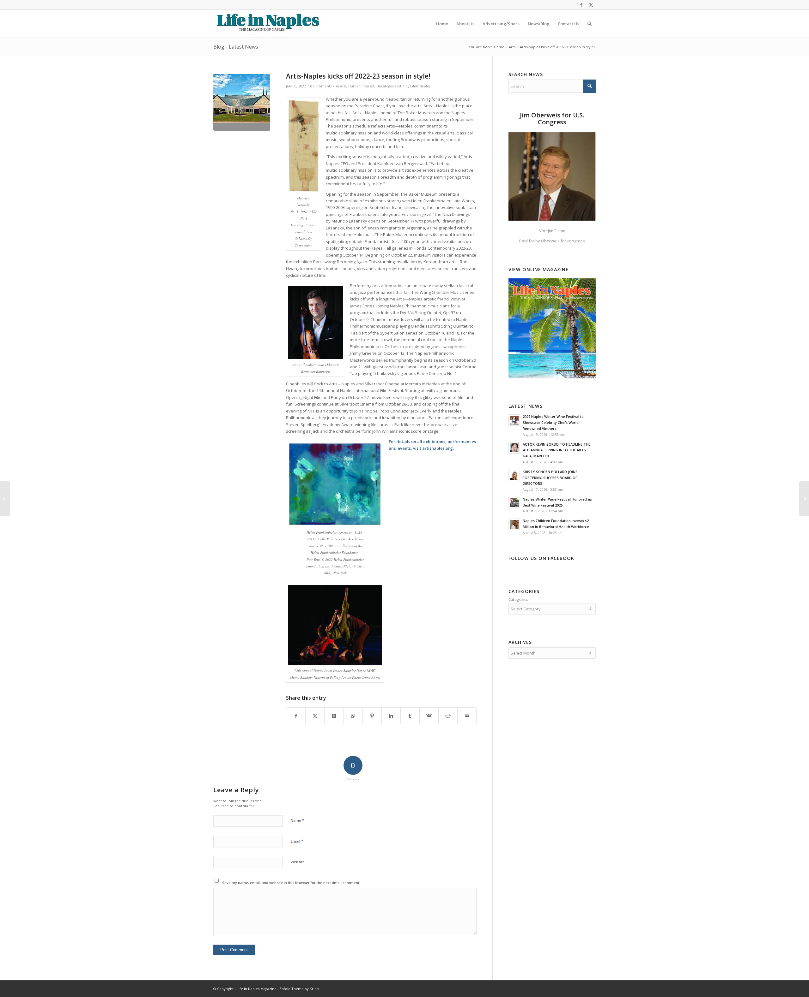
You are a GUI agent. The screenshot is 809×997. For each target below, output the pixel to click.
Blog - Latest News (235, 46)
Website (298, 861)
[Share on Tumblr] (410, 716)
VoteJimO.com (552, 231)
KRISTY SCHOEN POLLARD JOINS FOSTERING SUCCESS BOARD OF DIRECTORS (550, 477)
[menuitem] (442, 24)
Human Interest (361, 86)
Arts (343, 86)
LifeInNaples (420, 86)
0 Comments (321, 86)
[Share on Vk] (429, 716)
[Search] (589, 24)
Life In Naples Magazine (257, 988)
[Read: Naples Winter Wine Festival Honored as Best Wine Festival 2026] (514, 502)
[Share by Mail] (467, 716)
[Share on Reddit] (448, 716)
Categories (518, 599)
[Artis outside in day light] (241, 102)
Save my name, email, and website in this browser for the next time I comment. (291, 882)
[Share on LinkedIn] (391, 716)
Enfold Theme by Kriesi (299, 988)
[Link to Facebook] (581, 4)
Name (297, 820)
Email (297, 841)
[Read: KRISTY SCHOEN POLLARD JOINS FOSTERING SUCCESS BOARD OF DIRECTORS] (514, 475)
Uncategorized (388, 86)
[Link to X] (591, 4)
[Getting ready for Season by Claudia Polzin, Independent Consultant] (804, 498)
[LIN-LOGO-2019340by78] (267, 24)
